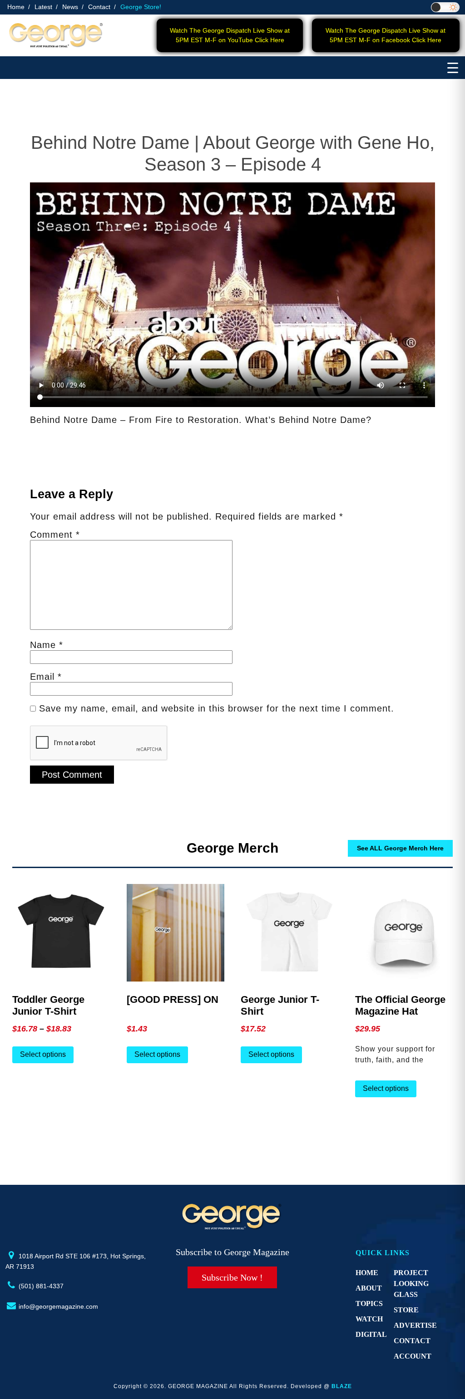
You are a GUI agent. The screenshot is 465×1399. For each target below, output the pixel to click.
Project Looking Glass (411, 1283)
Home (16, 6)
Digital (371, 1334)
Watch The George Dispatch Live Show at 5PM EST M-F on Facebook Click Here (385, 35)
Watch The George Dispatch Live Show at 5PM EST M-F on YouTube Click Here (230, 35)
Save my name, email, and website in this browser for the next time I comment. (216, 708)
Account (412, 1356)
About (369, 1288)
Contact (99, 6)
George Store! (140, 6)
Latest (43, 6)
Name (46, 645)
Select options (43, 1054)
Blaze (341, 1386)
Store (406, 1310)
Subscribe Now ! (232, 1277)
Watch (369, 1319)
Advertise (415, 1325)
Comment (55, 535)
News (70, 6)
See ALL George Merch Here (400, 848)
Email (46, 677)
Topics (369, 1303)
